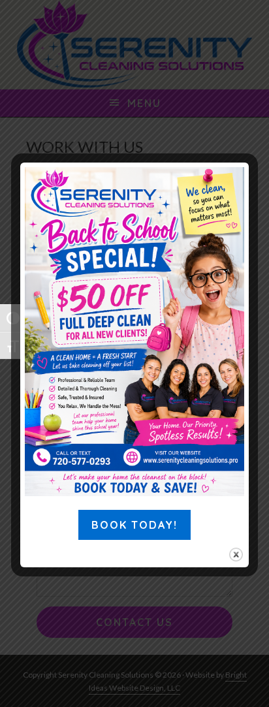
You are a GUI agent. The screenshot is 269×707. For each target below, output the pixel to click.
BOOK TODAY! (134, 524)
